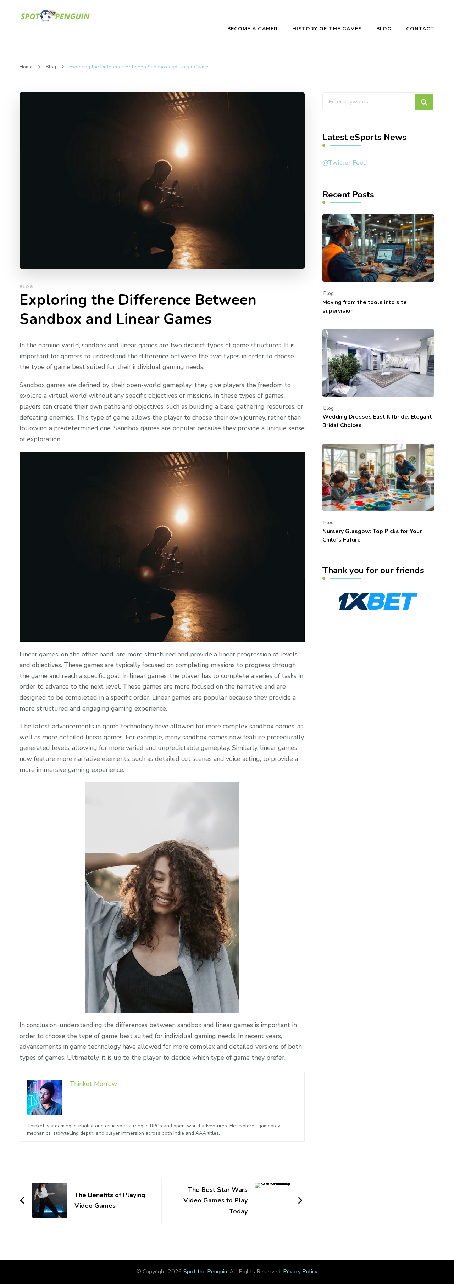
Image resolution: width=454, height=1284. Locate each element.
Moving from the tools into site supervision (364, 306)
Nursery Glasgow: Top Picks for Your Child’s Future (372, 535)
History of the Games (327, 29)
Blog (384, 29)
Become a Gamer (252, 29)
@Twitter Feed (344, 162)
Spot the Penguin (205, 1271)
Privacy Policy (300, 1271)
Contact (420, 29)
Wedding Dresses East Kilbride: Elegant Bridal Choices (377, 421)
